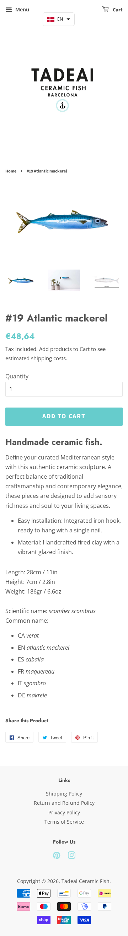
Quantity (16, 376)
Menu (21, 9)
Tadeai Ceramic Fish (86, 881)
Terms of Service (64, 821)
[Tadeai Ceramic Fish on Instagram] (71, 856)
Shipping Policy (64, 793)
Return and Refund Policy (64, 802)
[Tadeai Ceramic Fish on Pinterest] (56, 856)
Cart (117, 10)
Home (10, 171)
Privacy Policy (64, 812)
